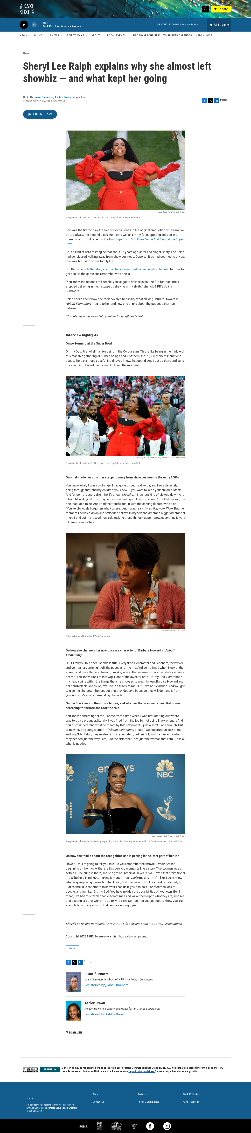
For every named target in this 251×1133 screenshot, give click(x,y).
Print (223, 100)
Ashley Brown (63, 97)
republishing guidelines (142, 1071)
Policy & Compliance (148, 1102)
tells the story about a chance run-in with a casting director (123, 269)
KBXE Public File (191, 1102)
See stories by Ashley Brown (105, 1014)
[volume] (34, 25)
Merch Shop (204, 35)
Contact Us (98, 1102)
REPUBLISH (50, 1069)
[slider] (39, 24)
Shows (54, 35)
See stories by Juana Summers (106, 985)
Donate (222, 9)
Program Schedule (146, 35)
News (23, 35)
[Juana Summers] (73, 982)
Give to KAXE (75, 35)
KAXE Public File (191, 1094)
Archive (142, 1094)
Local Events (116, 35)
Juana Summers (43, 97)
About (95, 35)
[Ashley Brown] (73, 1011)
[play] (24, 25)
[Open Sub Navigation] (29, 35)
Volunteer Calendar (177, 35)
